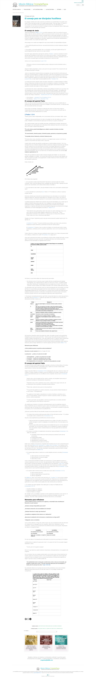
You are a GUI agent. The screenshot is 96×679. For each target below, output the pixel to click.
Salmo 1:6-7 (37, 98)
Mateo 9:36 (49, 445)
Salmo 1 (52, 53)
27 (54, 207)
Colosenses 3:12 (48, 415)
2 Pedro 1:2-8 (29, 114)
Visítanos (59, 9)
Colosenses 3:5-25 (42, 370)
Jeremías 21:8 (37, 97)
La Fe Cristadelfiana (38, 9)
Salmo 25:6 (35, 445)
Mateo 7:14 (63, 342)
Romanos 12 (36, 297)
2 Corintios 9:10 (29, 223)
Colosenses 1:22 (62, 466)
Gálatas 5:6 (28, 477)
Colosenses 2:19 (31, 227)
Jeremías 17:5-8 (44, 98)
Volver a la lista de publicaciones (18, 12)
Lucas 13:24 (43, 61)
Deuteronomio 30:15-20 (46, 94)
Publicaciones (27, 9)
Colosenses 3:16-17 (29, 486)
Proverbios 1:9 (45, 234)
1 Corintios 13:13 (54, 477)
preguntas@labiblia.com (38, 672)
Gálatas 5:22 (40, 449)
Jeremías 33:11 (42, 445)
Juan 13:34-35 (46, 564)
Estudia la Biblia (17, 9)
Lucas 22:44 (28, 79)
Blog (65, 9)
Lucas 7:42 (61, 463)
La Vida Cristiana (50, 9)
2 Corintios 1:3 (55, 445)
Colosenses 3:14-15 (59, 470)
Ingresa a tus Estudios (78, 2)
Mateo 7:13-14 (39, 32)
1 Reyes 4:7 (50, 207)
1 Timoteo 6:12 (54, 79)
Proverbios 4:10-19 (46, 97)
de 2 (43, 191)
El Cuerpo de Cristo (29, 16)
